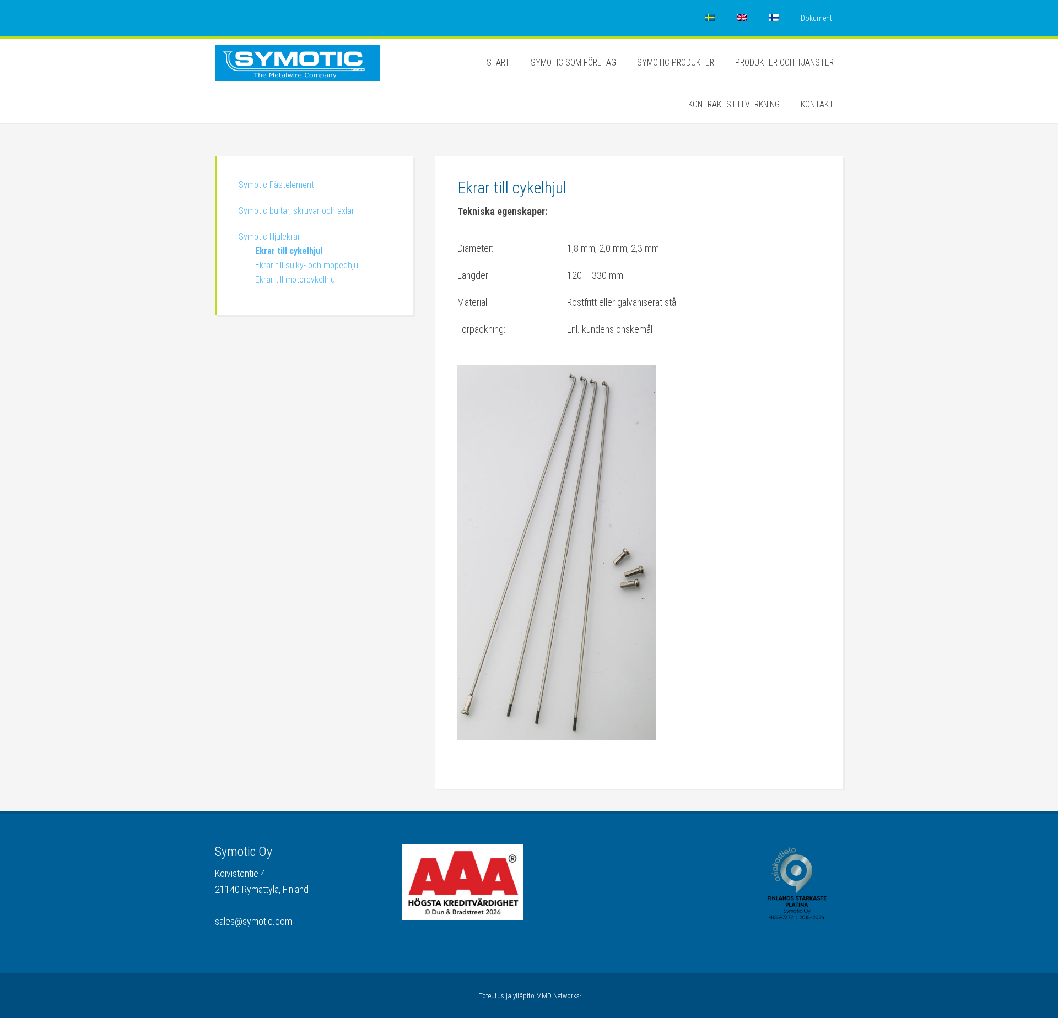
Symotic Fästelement (276, 185)
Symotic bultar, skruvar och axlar (296, 210)
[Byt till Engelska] (741, 18)
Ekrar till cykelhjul (288, 251)
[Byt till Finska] (773, 18)
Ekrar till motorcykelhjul (296, 279)
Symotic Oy (297, 72)
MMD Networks (558, 996)
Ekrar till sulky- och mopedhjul (307, 265)
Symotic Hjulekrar (269, 236)
